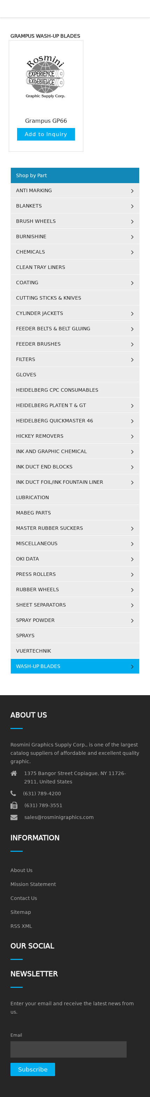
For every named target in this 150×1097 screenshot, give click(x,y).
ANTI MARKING (34, 190)
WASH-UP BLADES (38, 666)
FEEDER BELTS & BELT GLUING (53, 328)
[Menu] (43, 8)
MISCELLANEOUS (37, 543)
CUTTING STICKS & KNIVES (48, 298)
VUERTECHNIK (33, 651)
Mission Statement (33, 884)
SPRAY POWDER (35, 620)
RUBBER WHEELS (37, 589)
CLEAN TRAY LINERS (40, 267)
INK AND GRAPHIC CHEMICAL (51, 451)
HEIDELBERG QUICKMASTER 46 (54, 420)
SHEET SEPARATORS (41, 605)
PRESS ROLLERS (36, 574)
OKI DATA (27, 559)
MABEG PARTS (33, 513)
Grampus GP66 (46, 121)
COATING (27, 282)
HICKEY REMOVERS (39, 436)
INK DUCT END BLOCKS (44, 466)
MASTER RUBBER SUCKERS (49, 528)
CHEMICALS (30, 252)
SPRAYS (25, 635)
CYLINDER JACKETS (39, 313)
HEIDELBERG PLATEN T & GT (51, 405)
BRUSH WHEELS (36, 221)
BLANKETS (29, 206)
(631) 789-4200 (42, 793)
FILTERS (25, 359)
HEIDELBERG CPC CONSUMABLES (57, 390)
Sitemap (20, 912)
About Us (21, 870)
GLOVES (26, 374)
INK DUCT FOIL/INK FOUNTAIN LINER (59, 482)
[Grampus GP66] (46, 77)
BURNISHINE (31, 236)
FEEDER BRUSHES (38, 344)
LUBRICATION (32, 497)
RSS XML (21, 926)
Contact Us (23, 898)
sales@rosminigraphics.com (59, 817)
